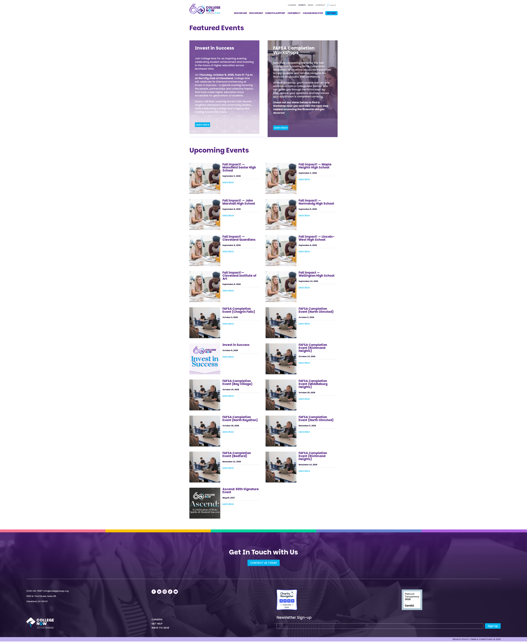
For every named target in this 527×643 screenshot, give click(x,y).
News (310, 5)
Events (301, 5)
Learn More (202, 124)
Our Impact (294, 13)
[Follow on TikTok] (170, 591)
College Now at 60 (313, 13)
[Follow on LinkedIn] (159, 591)
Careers (292, 5)
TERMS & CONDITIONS (481, 639)
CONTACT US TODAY (263, 563)
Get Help (331, 13)
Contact (320, 5)
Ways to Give (160, 628)
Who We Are (240, 13)
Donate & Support (275, 13)
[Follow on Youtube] (175, 591)
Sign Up (493, 626)
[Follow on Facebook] (154, 591)
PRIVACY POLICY (461, 639)
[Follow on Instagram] (164, 591)
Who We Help (256, 13)
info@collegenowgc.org (56, 591)
